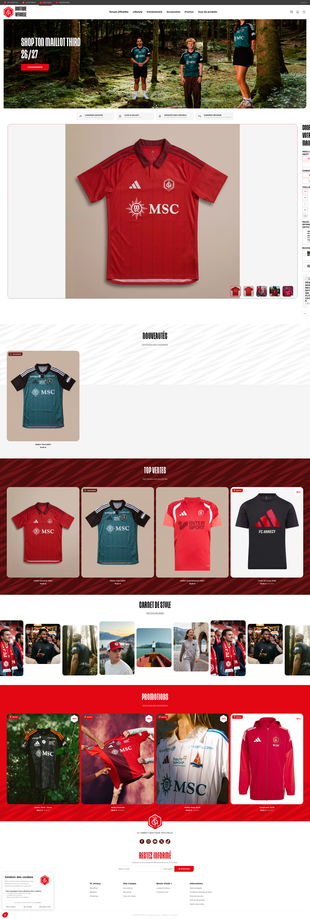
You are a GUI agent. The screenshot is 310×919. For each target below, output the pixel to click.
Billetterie (30, 2)
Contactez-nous (162, 892)
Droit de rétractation (197, 900)
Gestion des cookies (197, 904)
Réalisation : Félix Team (169, 915)
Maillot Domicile (118, 807)
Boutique (47, 2)
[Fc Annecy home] (155, 821)
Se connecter (128, 888)
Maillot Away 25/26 (192, 807)
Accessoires (173, 12)
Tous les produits (207, 12)
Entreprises (64, 2)
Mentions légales (196, 888)
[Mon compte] (297, 12)
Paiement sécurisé (196, 896)
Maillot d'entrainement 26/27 (192, 581)
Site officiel (12, 2)
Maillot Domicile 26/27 (43, 581)
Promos (189, 12)
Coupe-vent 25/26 (267, 807)
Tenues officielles (118, 12)
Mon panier (127, 892)
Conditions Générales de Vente (201, 892)
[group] (235, 291)
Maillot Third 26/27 (43, 444)
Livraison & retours (163, 888)
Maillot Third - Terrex (43, 807)
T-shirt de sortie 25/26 (267, 581)
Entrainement (154, 12)
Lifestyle (137, 12)
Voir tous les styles (155, 613)
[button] (153, 105)
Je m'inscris (184, 869)
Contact (303, 2)
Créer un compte (129, 896)
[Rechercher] (291, 12)
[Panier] (304, 12)
